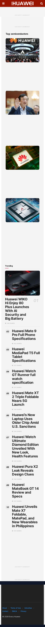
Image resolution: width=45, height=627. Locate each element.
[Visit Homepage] (22, 3)
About (4, 608)
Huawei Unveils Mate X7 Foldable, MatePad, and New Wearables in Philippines (25, 516)
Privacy (23, 611)
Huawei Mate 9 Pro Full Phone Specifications (24, 335)
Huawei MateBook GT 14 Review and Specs (25, 490)
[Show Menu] (3, 3)
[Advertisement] (22, 10)
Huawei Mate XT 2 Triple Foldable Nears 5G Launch (25, 399)
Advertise (28, 608)
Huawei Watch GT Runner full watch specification (24, 377)
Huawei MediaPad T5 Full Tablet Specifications (26, 355)
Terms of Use (16, 608)
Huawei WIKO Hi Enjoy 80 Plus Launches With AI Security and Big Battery (17, 309)
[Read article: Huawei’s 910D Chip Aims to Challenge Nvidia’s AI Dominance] (22, 158)
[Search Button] (41, 3)
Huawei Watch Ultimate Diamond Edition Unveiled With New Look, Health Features (25, 446)
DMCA (14, 611)
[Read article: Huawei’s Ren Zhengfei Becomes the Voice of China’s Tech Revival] (22, 103)
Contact (5, 611)
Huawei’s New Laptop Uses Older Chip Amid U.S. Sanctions (25, 421)
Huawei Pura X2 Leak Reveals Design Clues (25, 470)
